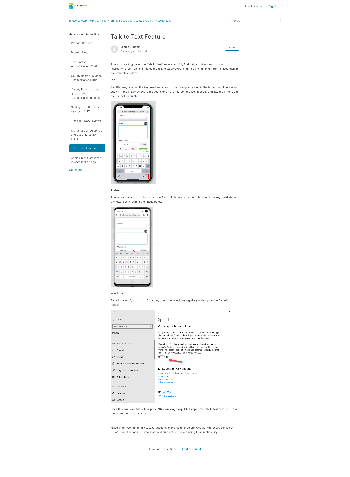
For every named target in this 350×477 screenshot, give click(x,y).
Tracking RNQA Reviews (86, 121)
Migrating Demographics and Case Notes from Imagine (86, 134)
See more (75, 169)
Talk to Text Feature (83, 148)
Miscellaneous (163, 20)
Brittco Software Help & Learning (87, 20)
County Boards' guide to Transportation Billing (86, 78)
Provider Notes (80, 52)
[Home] (78, 8)
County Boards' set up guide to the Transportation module (85, 93)
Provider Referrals (82, 43)
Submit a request (254, 6)
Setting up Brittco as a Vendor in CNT (85, 109)
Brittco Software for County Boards (131, 20)
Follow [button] (232, 47)
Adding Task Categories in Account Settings (86, 160)
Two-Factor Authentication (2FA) (84, 64)
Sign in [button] (273, 6)
